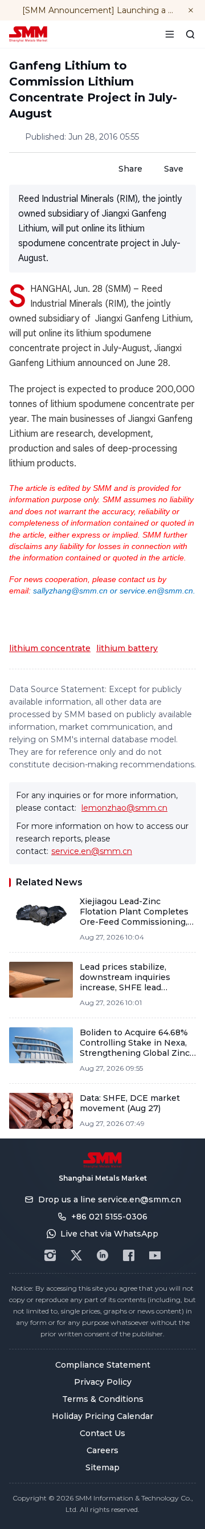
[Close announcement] (190, 10)
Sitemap (102, 1467)
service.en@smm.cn (91, 851)
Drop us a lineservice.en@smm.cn (109, 1199)
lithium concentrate (50, 648)
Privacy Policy (103, 1382)
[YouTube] (154, 1255)
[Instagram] (50, 1255)
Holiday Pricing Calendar (102, 1416)
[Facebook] (128, 1255)
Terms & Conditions (103, 1399)
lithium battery (127, 648)
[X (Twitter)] (76, 1255)
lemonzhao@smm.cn (124, 808)
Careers (102, 1450)
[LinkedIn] (102, 1255)
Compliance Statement (102, 1365)
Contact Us (102, 1433)
